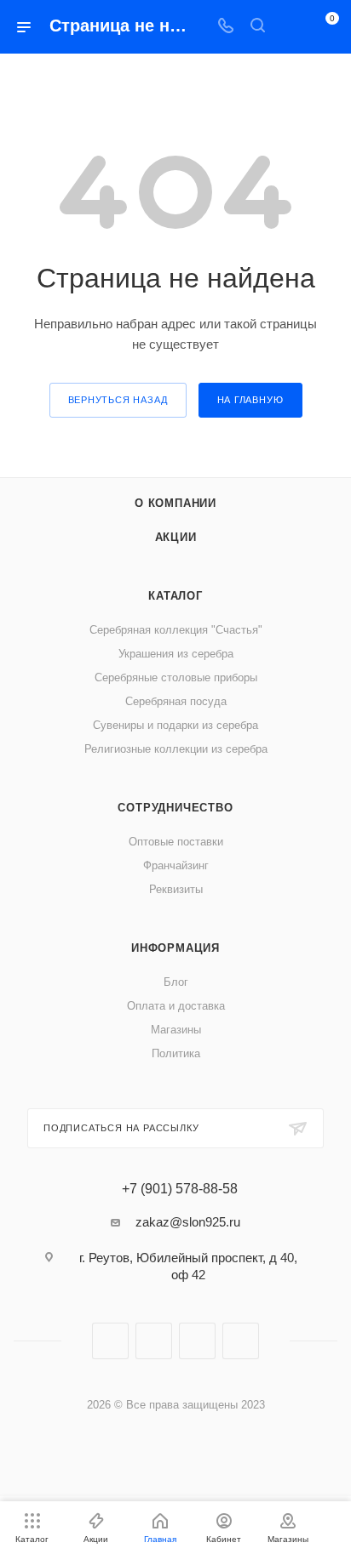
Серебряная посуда (176, 701)
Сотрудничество (175, 807)
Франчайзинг (176, 865)
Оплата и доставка (176, 1005)
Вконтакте (110, 1341)
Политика (176, 1053)
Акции (176, 537)
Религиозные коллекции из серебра (176, 749)
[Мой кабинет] (289, 27)
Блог (176, 982)
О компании (175, 503)
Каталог (175, 595)
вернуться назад (118, 400)
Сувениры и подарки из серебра (175, 725)
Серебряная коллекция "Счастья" (175, 629)
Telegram (153, 1341)
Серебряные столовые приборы (176, 677)
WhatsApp (240, 1341)
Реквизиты (176, 889)
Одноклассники (197, 1341)
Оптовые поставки (176, 841)
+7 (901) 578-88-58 (180, 1189)
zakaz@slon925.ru (187, 1222)
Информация (175, 948)
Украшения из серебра (175, 653)
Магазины (176, 1029)
